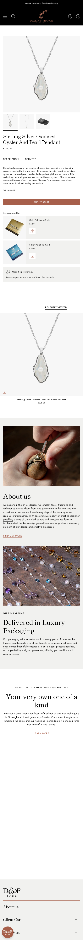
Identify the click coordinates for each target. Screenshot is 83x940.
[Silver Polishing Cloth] (14, 252)
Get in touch (48, 277)
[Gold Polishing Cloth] (14, 227)
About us (11, 907)
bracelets (44, 643)
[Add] (32, 231)
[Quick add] (4, 391)
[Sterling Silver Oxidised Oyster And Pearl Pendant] (41, 354)
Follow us (11, 932)
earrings (55, 643)
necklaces (66, 643)
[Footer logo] (11, 892)
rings (5, 646)
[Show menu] (5, 16)
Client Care (13, 919)
